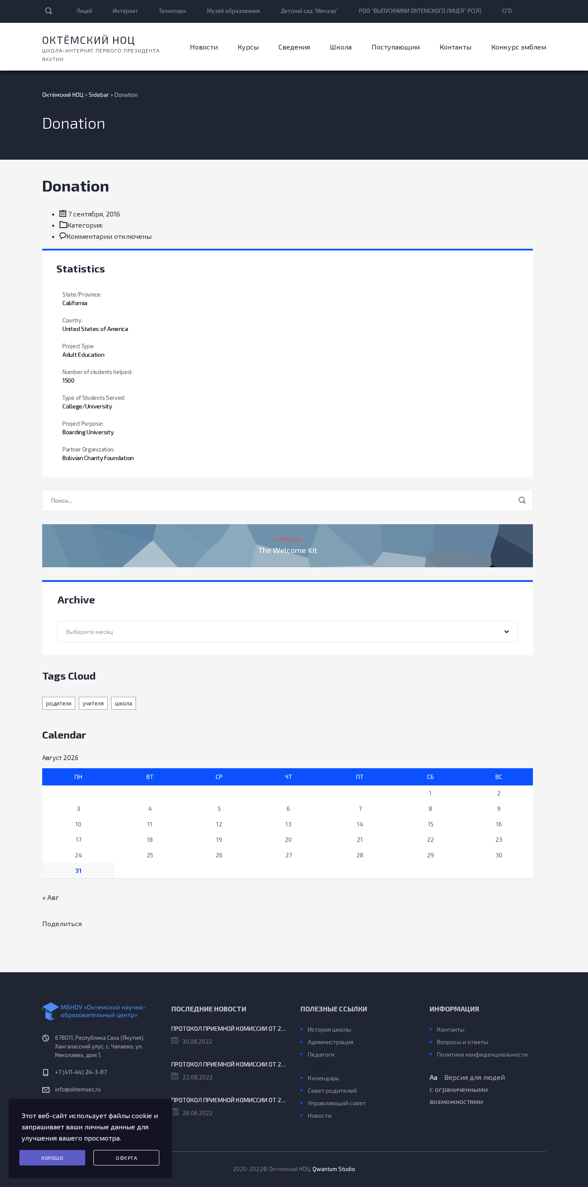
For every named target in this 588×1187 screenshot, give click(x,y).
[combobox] (287, 631)
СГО (507, 10)
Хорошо (52, 1158)
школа (123, 703)
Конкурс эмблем (518, 47)
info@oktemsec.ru (78, 1089)
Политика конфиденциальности (482, 1054)
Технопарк (172, 10)
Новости (204, 47)
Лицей (84, 10)
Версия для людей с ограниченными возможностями (467, 1089)
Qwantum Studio (334, 1168)
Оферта (126, 1158)
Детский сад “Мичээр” (309, 10)
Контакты (455, 47)
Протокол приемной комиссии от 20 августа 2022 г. (229, 1064)
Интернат (125, 10)
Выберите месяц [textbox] (89, 631)
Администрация (330, 1041)
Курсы (248, 47)
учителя (93, 703)
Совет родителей (332, 1090)
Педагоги (321, 1054)
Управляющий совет (337, 1103)
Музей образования (233, 10)
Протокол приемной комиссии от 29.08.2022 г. (229, 1028)
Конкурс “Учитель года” (339, 1065)
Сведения (294, 47)
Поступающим (395, 47)
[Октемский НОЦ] (100, 1011)
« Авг (50, 897)
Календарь (323, 1078)
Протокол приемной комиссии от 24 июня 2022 (229, 1100)
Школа (341, 47)
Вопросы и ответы (462, 1041)
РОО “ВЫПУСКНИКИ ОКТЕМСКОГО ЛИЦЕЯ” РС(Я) (420, 10)
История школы (329, 1029)
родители (58, 703)
